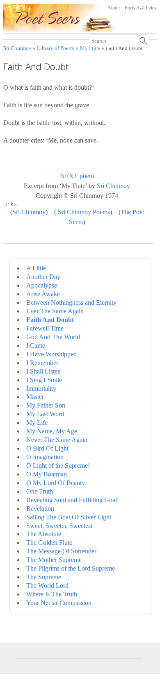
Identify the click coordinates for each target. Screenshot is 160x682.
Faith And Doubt (50, 319)
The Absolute (43, 533)
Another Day (43, 276)
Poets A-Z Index (141, 8)
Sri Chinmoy (17, 48)
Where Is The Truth (51, 594)
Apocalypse (41, 285)
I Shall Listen (43, 371)
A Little (36, 268)
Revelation (40, 508)
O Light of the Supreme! (58, 465)
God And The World (53, 336)
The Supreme (43, 576)
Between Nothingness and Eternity (71, 302)
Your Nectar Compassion (58, 602)
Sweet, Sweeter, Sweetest (59, 525)
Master (35, 396)
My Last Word (45, 413)
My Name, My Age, (52, 431)
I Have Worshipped (51, 354)
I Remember (42, 362)
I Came (35, 345)
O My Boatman (46, 474)
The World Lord (47, 585)
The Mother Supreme (54, 559)
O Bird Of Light (47, 448)
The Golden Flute (49, 542)
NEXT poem (77, 175)
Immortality (41, 388)
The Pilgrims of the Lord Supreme (70, 568)
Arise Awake (43, 293)
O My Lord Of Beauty (55, 482)
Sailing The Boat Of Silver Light (68, 517)
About (113, 8)
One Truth (39, 491)
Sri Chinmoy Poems (84, 211)
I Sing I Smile (44, 379)
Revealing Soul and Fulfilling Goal (71, 499)
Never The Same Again (56, 439)
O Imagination (45, 456)
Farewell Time (45, 328)
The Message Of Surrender (61, 551)
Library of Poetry (56, 48)
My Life (37, 422)
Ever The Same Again (55, 311)
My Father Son (45, 405)
